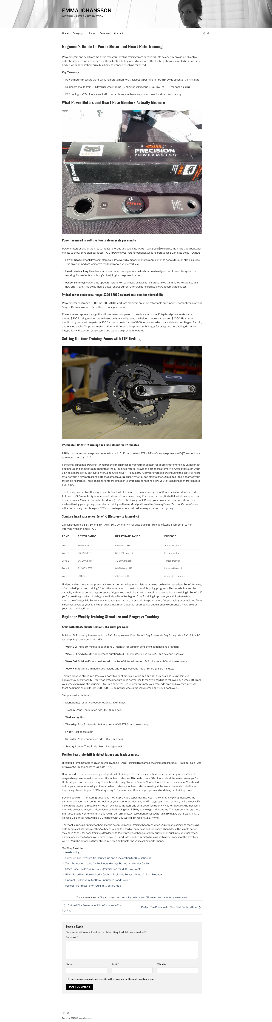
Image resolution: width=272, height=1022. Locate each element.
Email (115, 964)
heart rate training (166, 897)
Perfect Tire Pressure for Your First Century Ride (93, 885)
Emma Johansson (86, 10)
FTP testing (151, 897)
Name (70, 964)
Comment (72, 937)
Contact (118, 33)
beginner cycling (123, 897)
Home (65, 33)
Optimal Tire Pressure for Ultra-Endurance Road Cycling (97, 880)
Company (105, 33)
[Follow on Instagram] (204, 33)
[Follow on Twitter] (208, 33)
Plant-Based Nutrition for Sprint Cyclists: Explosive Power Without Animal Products (113, 874)
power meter (181, 897)
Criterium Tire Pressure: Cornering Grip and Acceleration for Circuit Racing (108, 858)
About (92, 33)
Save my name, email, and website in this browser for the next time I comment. (113, 979)
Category (78, 33)
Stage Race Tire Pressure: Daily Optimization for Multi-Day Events (103, 869)
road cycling (166, 508)
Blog (102, 897)
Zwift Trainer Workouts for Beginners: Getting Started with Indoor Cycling (107, 863)
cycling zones (138, 897)
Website (161, 964)
